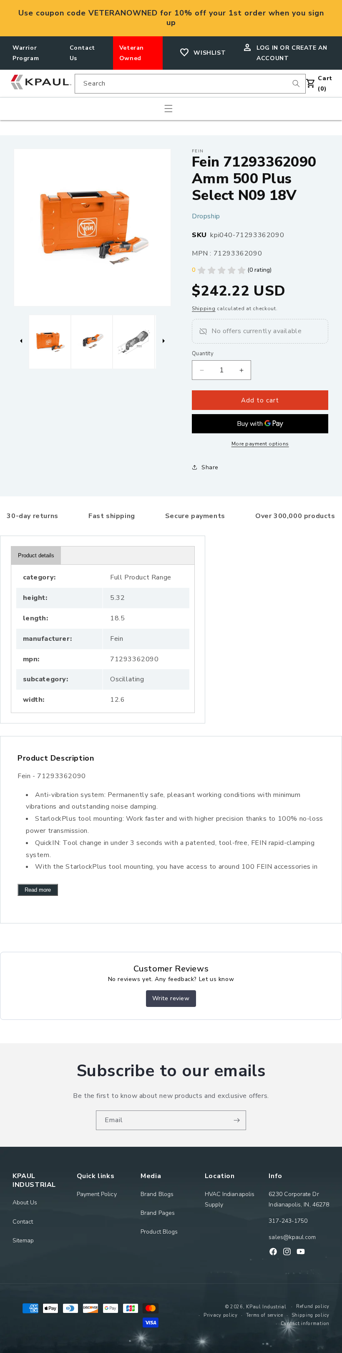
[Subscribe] (236, 1120)
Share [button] (210, 467)
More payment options (260, 443)
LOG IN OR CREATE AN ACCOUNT (291, 53)
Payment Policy (97, 1194)
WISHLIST (210, 53)
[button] (168, 108)
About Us (25, 1202)
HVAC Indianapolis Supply (229, 1199)
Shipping (204, 308)
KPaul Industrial (266, 1307)
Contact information (305, 1323)
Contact (23, 1222)
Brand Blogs (157, 1194)
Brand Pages (158, 1213)
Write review (170, 998)
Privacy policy (221, 1315)
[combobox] (190, 83)
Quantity (203, 353)
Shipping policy (311, 1315)
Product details (36, 555)
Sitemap (23, 1240)
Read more (38, 890)
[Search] (296, 83)
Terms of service (264, 1315)
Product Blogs (159, 1232)
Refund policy (312, 1306)
